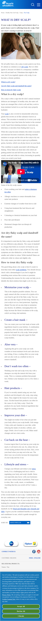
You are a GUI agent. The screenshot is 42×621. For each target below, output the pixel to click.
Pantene (4, 567)
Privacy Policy (6, 595)
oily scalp (24, 67)
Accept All (21, 606)
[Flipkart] (30, 543)
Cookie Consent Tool (8, 599)
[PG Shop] (11, 543)
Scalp (21, 12)
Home (2, 12)
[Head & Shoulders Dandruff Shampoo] (8, 3)
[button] (39, 5)
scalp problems (21, 270)
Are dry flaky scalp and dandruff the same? (16, 86)
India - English (34, 558)
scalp (7, 114)
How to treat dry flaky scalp (11, 90)
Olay (8, 567)
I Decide (21, 616)
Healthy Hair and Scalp (12, 12)
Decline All (21, 611)
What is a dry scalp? (8, 82)
